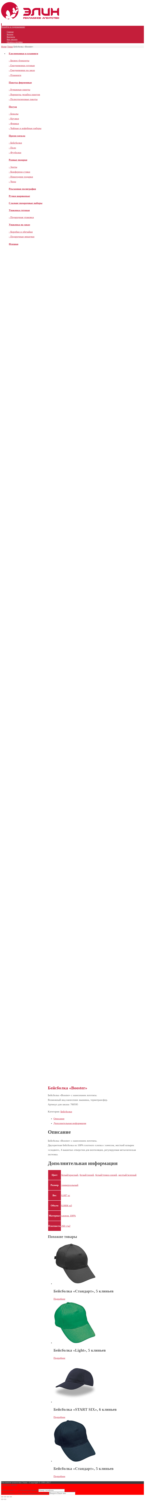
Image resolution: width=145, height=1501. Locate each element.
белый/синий (87, 1175)
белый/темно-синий (106, 1175)
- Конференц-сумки (19, 171)
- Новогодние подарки (21, 176)
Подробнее (59, 1298)
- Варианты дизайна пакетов (24, 94)
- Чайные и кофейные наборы (25, 128)
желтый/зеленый (127, 1175)
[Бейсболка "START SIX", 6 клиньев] (75, 1401)
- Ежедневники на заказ (22, 70)
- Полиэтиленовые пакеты (23, 99)
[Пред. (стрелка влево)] (2, 1499)
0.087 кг (65, 1195)
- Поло (12, 147)
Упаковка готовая (19, 210)
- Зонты (13, 167)
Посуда (13, 106)
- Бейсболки (15, 142)
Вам (16, 1490)
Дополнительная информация (70, 1123)
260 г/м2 (65, 1226)
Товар (10, 46)
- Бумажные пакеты (19, 89)
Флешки (13, 244)
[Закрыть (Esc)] (2, 1496)
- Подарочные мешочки (21, 236)
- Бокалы (13, 113)
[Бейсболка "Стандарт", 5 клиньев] (75, 1283)
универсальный (69, 1185)
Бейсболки (66, 1111)
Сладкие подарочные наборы (25, 203)
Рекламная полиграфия (22, 188)
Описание (59, 1118)
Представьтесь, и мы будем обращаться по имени (24, 1493)
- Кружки (14, 118)
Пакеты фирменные (20, 82)
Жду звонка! (71, 1490)
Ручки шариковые (19, 196)
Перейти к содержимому (13, 27)
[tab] (99, 1118)
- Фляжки (14, 123)
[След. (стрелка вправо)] (5, 1499)
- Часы (12, 181)
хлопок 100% (68, 1215)
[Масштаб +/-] (11, 1496)
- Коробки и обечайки (21, 231)
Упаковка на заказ (19, 224)
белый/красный (69, 1175)
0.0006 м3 (66, 1205)
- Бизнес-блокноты (19, 60)
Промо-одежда (17, 135)
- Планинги (15, 75)
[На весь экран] (8, 1496)
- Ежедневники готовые (22, 65)
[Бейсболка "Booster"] (96, 135)
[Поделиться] (5, 1496)
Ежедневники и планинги (23, 53)
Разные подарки (18, 159)
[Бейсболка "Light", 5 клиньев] (75, 1342)
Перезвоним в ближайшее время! (19, 1490)
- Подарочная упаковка (21, 217)
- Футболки (15, 152)
